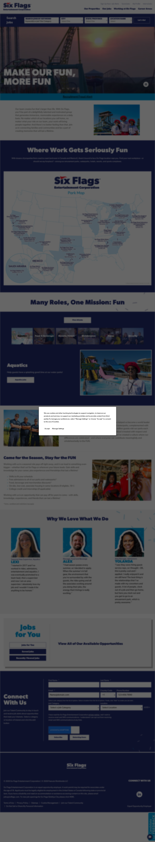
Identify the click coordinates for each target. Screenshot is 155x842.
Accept (47, 429)
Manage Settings (58, 429)
